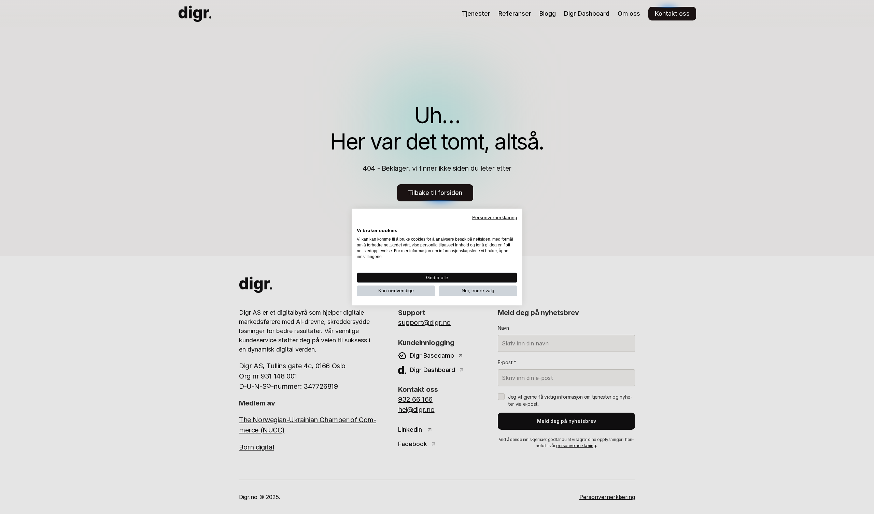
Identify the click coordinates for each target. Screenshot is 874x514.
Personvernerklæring (494, 217)
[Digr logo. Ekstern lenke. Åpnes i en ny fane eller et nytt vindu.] (361, 223)
